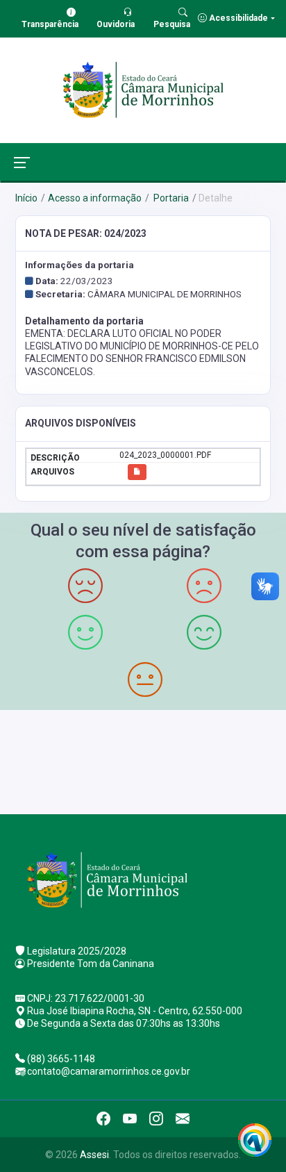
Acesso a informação (95, 198)
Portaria (170, 198)
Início (26, 198)
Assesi (94, 1154)
